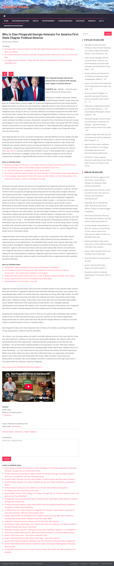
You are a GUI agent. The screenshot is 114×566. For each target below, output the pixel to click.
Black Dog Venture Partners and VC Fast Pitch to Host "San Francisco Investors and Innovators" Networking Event (98, 194)
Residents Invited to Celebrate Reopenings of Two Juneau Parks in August (98, 275)
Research (92, 21)
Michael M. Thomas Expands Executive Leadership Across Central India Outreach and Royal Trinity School (98, 161)
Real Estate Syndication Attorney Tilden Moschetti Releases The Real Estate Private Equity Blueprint (41, 173)
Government (16, 426)
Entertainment (48, 21)
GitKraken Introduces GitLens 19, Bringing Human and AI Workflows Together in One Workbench (40, 530)
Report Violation (31, 432)
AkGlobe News (15, 6)
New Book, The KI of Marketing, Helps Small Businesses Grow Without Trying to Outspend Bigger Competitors (98, 207)
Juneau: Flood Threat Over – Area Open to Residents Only (25, 535)
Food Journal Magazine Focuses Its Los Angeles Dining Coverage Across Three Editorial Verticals (40, 165)
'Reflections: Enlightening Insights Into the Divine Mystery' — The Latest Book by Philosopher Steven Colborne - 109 (97, 110)
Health (35, 21)
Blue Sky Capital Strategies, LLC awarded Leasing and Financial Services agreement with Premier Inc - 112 (97, 97)
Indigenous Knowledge (13, 26)
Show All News (7, 432)
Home (6, 21)
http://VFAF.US (11, 151)
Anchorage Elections (20, 21)
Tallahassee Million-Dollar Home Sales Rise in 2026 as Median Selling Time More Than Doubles (39, 276)
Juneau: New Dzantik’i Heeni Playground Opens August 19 (95, 266)
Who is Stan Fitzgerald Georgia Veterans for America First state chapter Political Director (40, 36)
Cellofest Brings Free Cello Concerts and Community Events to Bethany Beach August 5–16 (98, 137)
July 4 (101, 21)
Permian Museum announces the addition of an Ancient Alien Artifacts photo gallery (35, 488)
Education (80, 21)
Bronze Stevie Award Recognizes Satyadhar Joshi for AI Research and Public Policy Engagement (39, 541)
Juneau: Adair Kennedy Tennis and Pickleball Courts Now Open (28, 278)
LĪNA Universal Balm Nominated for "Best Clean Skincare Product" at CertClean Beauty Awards (39, 533)
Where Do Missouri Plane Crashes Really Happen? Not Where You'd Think (31, 168)
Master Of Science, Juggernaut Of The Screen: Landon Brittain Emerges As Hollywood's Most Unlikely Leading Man (97, 181)
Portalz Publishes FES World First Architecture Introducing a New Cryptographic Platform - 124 (97, 76)
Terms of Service (106, 564)
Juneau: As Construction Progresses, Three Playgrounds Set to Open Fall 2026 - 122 (98, 86)
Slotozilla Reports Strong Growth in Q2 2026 (20, 281)
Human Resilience (65, 21)
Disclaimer (19, 432)
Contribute (74, 564)
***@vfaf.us (6, 415)
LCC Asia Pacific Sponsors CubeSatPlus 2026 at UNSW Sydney (27, 170)
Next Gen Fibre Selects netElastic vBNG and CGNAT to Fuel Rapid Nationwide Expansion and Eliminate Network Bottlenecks (97, 148)
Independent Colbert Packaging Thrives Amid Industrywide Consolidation (31, 267)
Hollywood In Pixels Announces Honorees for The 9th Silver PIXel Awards (31, 521)
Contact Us (84, 564)
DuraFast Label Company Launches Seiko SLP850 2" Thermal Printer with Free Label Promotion (39, 479)
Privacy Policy (94, 564)
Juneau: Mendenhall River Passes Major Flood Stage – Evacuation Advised (31, 538)
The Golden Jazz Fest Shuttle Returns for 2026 (21, 490)
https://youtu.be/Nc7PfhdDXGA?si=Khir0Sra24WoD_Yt (22, 367)
